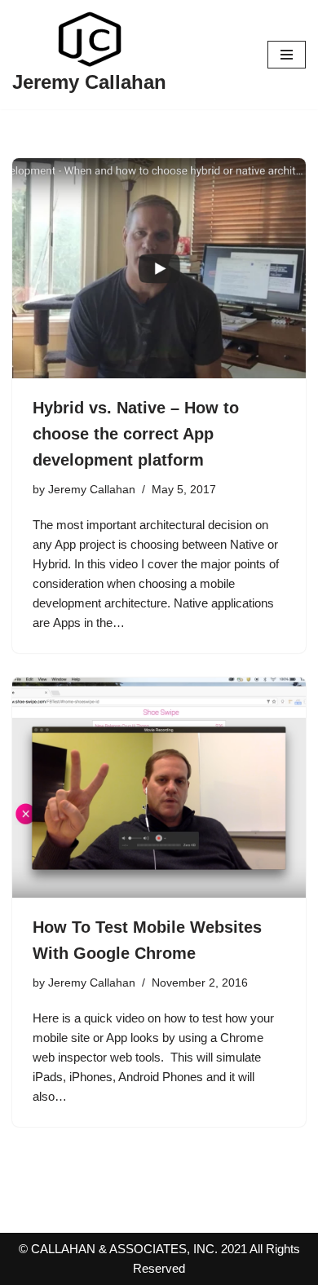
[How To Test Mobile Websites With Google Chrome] (159, 788)
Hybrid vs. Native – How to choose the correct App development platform (136, 434)
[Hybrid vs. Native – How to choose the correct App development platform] (159, 268)
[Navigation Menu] (286, 54)
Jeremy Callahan (91, 490)
